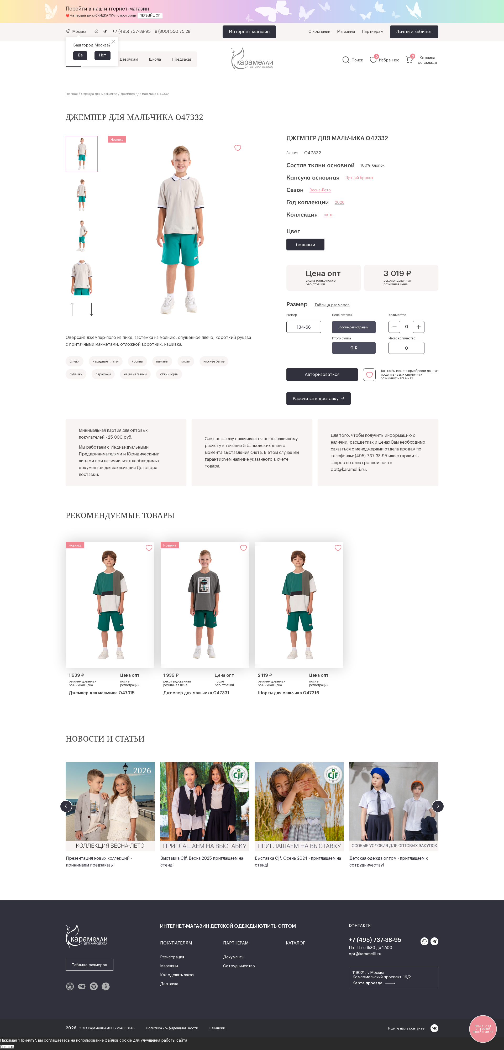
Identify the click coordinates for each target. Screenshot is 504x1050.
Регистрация (172, 957)
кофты (185, 361)
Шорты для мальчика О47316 (288, 693)
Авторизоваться (322, 374)
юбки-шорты (169, 374)
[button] (91, 309)
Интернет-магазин (249, 31)
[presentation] (66, 806)
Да (80, 55)
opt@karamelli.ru (348, 470)
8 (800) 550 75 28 (172, 31)
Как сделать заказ (177, 975)
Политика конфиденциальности (172, 1028)
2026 (339, 202)
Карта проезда (368, 983)
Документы (233, 957)
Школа (155, 59)
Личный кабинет (414, 31)
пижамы (162, 361)
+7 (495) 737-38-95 (131, 31)
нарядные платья (106, 361)
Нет (102, 55)
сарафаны (103, 374)
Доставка (169, 984)
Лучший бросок (359, 178)
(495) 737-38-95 (371, 456)
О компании (319, 32)
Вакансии (217, 1028)
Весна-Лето (320, 190)
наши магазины (135, 374)
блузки (75, 361)
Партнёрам (372, 32)
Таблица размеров (332, 305)
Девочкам (128, 59)
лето (328, 215)
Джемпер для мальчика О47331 (196, 693)
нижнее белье (213, 361)
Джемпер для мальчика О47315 (102, 693)
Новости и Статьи (105, 738)
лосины (137, 361)
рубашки (76, 374)
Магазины (346, 32)
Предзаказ (182, 59)
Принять (7, 1046)
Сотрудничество (239, 966)
